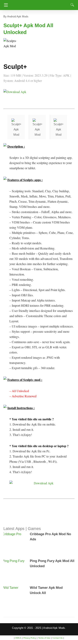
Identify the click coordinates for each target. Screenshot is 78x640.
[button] (11, 46)
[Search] (71, 4)
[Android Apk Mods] (40, 4)
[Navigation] (5, 5)
